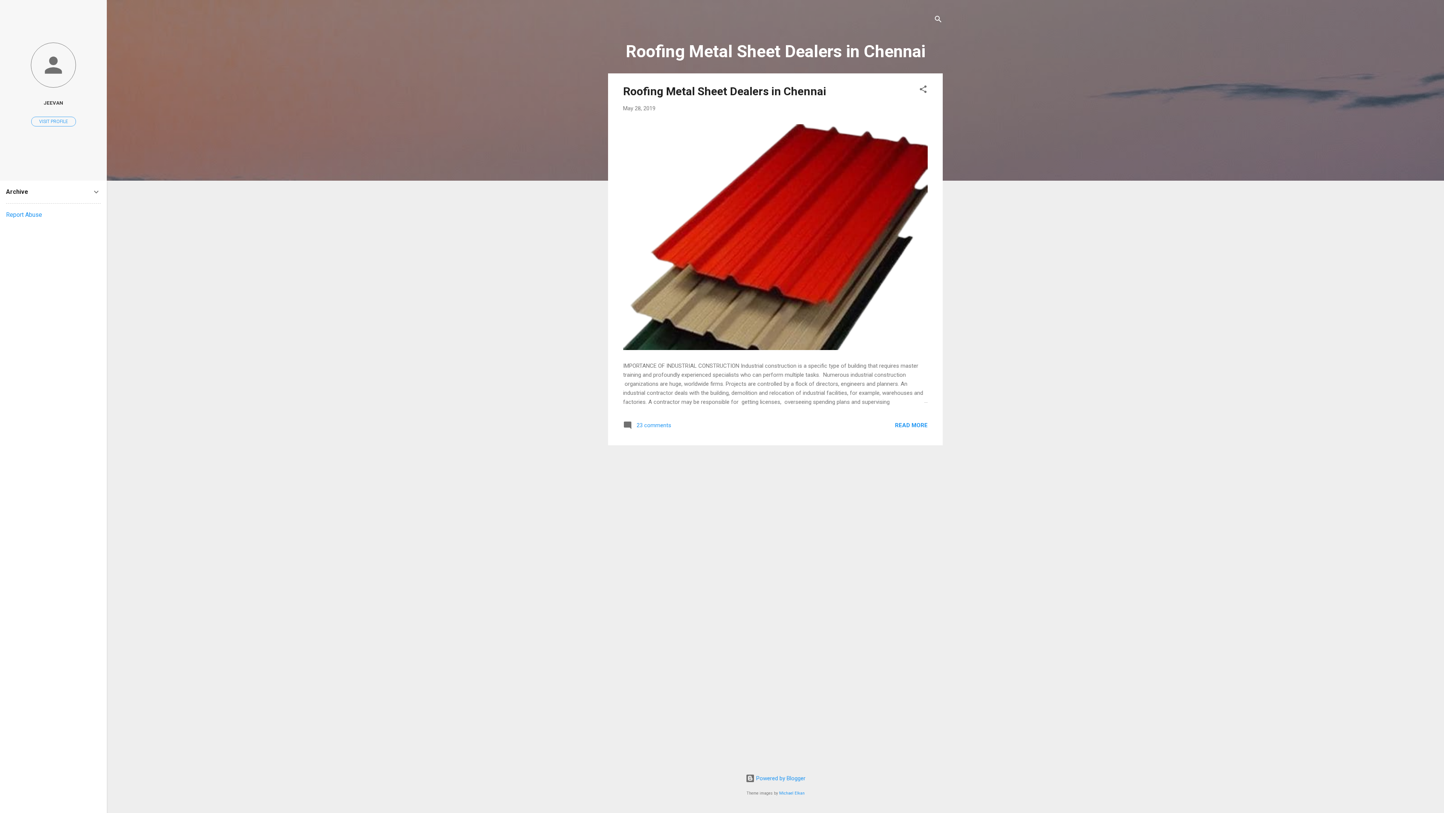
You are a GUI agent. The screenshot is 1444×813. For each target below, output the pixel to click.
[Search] (938, 20)
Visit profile (53, 121)
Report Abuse (24, 214)
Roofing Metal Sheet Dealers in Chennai (724, 91)
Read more (911, 425)
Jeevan (53, 103)
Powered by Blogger (780, 778)
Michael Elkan (792, 793)
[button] (923, 90)
